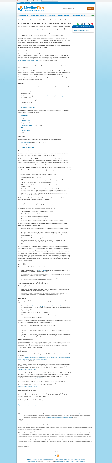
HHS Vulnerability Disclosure (79, 459)
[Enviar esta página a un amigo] (78, 23)
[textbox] (74, 8)
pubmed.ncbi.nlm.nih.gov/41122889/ (27, 369)
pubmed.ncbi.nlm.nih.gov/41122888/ (27, 386)
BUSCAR (90, 8)
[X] (88, 23)
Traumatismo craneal (26, 125)
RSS (55, 455)
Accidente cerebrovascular (28, 107)
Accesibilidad (51, 459)
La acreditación (77, 413)
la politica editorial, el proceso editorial (55, 417)
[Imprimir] (81, 23)
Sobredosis (24, 91)
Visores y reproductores (68, 459)
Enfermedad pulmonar (27, 128)
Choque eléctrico (25, 120)
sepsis (41, 100)
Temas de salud (23, 15)
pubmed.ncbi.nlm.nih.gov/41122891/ (33, 378)
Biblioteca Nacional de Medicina (26, 2)
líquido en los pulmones (61, 96)
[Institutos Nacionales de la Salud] (18, 3)
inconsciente (48, 64)
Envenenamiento (25, 130)
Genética (52, 15)
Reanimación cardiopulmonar (81, 30)
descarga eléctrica (36, 29)
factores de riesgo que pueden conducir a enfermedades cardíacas (49, 306)
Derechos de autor (36, 459)
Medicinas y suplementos (38, 15)
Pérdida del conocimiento (27, 147)
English (92, 15)
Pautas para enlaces (59, 459)
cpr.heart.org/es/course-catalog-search (28, 60)
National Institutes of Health (80, 461)
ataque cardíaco (37, 96)
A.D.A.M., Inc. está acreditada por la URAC (32, 413)
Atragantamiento (25, 115)
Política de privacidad (44, 459)
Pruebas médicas (63, 15)
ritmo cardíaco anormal (48, 96)
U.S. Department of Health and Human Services (64, 461)
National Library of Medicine (32, 461)
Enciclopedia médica (78, 15)
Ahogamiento (24, 104)
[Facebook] (85, 23)
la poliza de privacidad (67, 417)
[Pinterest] (92, 23)
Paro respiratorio (25, 142)
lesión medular (42, 270)
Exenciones (29, 459)
